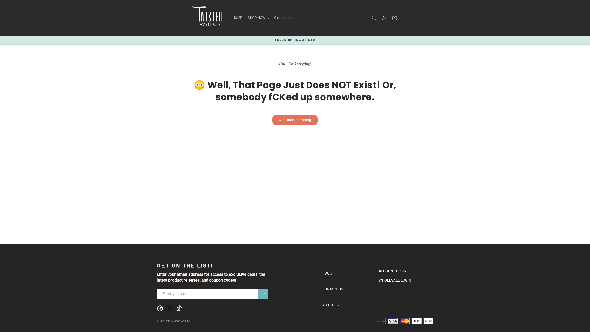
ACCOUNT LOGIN (392, 271)
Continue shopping (295, 120)
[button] (258, 18)
